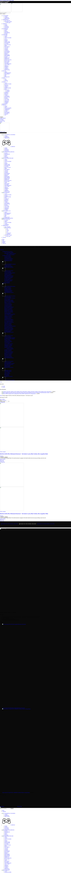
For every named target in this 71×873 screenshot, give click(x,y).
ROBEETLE (6, 58)
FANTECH (6, 27)
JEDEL (5, 45)
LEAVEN (6, 48)
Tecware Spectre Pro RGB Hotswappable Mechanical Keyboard (13, 707)
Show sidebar (2, 399)
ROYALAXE (6, 60)
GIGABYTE (6, 89)
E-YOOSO (6, 43)
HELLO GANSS (7, 44)
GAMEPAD (4, 23)
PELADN (8, 22)
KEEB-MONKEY (7, 72)
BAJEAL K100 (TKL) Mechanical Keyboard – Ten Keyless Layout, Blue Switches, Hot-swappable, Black (24, 453)
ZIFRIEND (6, 68)
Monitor (3, 77)
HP (7, 229)
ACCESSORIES (5, 15)
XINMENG (6, 66)
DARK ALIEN (7, 41)
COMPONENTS (5, 19)
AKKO (5, 36)
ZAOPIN (6, 209)
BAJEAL (6, 39)
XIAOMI (6, 80)
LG (7, 232)
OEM (5, 74)
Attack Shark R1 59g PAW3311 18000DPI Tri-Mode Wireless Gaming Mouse (16, 792)
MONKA (6, 53)
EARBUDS (6, 17)
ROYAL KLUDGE (7, 59)
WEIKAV (6, 65)
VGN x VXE (6, 64)
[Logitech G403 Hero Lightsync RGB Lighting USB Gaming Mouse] (14, 391)
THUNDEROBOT (7, 63)
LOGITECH (6, 50)
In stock (3, 387)
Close (1, 381)
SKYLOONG (6, 61)
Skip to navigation (3, 0)
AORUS (8, 90)
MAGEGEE (6, 52)
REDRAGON (7, 57)
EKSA (5, 30)
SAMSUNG (9, 233)
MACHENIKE (7, 51)
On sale (3, 386)
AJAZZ (5, 24)
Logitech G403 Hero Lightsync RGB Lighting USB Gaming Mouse (39, 391)
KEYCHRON (7, 46)
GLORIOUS (6, 91)
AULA (5, 38)
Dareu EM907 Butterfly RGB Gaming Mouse (27, 393)
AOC (5, 78)
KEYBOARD (4, 34)
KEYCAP (4, 70)
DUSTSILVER (7, 42)
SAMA (5, 182)
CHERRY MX (7, 109)
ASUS (5, 79)
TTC (5, 115)
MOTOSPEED (7, 32)
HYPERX (6, 31)
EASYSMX (6, 26)
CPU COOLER (7, 20)
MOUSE (3, 81)
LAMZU (6, 201)
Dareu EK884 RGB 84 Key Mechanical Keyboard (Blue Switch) (37, 392)
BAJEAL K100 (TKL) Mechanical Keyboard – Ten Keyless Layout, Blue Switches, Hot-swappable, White (24, 513)
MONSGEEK (6, 54)
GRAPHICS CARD (8, 21)
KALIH (5, 111)
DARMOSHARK (7, 87)
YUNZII (6, 67)
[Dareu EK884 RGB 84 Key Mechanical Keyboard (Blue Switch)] (14, 392)
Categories (2, 249)
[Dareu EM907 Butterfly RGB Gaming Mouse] (10, 393)
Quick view (2, 461)
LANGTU (6, 47)
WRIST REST (7, 18)
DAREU (6, 25)
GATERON (6, 110)
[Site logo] (5, 11)
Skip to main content (10, 0)
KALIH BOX (6, 112)
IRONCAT (6, 200)
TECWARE (6, 62)
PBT (5, 75)
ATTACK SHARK (7, 37)
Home (1, 395)
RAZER (5, 33)
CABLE (5, 16)
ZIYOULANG (7, 69)
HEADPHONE (5, 28)
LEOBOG (6, 49)
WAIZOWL (6, 207)
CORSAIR (6, 85)
